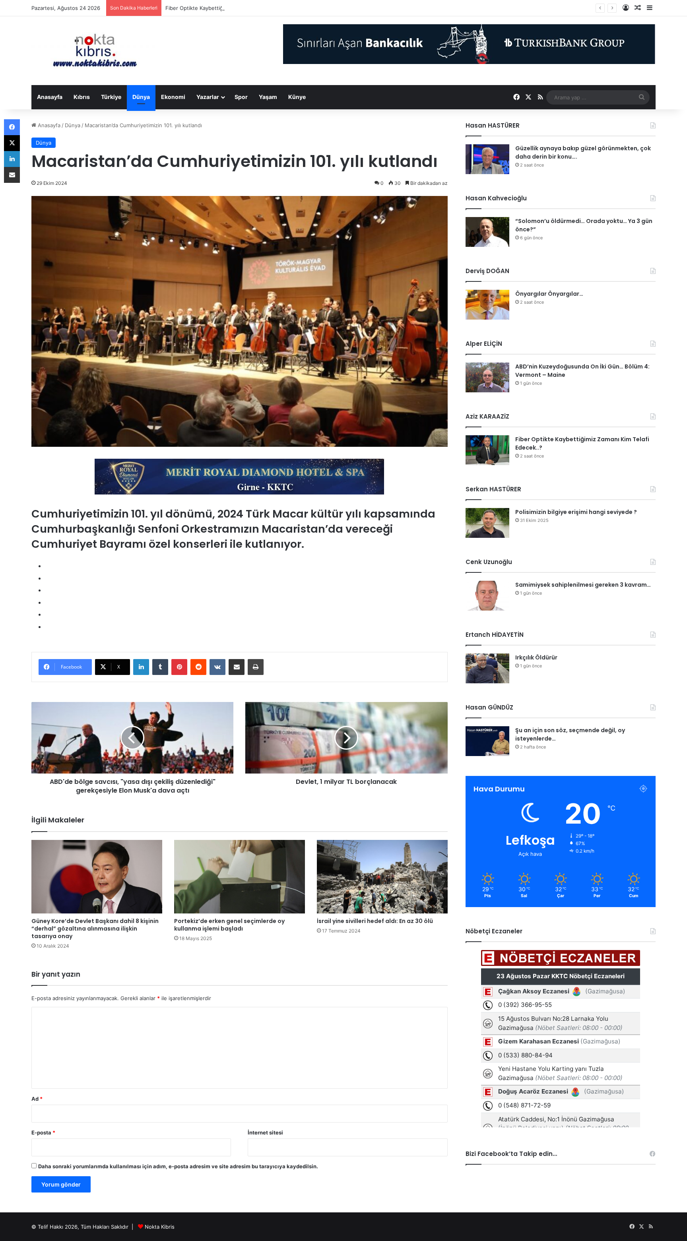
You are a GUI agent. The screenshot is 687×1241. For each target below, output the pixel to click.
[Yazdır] (256, 667)
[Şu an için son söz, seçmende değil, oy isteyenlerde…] (487, 741)
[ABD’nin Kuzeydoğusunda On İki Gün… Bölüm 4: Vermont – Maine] (487, 377)
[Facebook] (12, 127)
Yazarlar (207, 96)
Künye (297, 96)
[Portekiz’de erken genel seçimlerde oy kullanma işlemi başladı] (239, 876)
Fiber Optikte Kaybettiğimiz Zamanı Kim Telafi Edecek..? (233, 8)
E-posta (43, 1132)
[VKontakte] (217, 667)
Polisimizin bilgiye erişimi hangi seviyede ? (576, 512)
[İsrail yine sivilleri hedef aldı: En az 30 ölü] (382, 877)
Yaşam (268, 96)
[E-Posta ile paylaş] (237, 667)
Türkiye (111, 96)
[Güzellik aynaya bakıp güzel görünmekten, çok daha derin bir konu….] (487, 159)
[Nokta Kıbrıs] (95, 50)
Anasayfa (49, 96)
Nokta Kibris (160, 1227)
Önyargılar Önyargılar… (549, 294)
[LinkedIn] (141, 667)
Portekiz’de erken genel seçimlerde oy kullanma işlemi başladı (229, 925)
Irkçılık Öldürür (536, 657)
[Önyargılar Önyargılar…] (487, 305)
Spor (241, 96)
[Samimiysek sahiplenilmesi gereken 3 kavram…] (487, 596)
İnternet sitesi (265, 1132)
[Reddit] (198, 667)
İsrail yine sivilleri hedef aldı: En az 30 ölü (375, 921)
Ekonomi (173, 96)
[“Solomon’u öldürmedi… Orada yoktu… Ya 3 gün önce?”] (487, 232)
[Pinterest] (179, 667)
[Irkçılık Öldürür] (487, 668)
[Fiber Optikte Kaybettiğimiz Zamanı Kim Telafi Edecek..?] (487, 450)
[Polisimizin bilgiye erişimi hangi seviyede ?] (487, 523)
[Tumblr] (160, 667)
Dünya (141, 96)
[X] (12, 143)
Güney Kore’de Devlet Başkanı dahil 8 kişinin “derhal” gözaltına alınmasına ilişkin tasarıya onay (95, 928)
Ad (37, 1099)
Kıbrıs (82, 96)
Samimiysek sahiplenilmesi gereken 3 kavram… (583, 585)
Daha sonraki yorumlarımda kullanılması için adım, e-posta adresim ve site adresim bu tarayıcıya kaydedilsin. (178, 1166)
